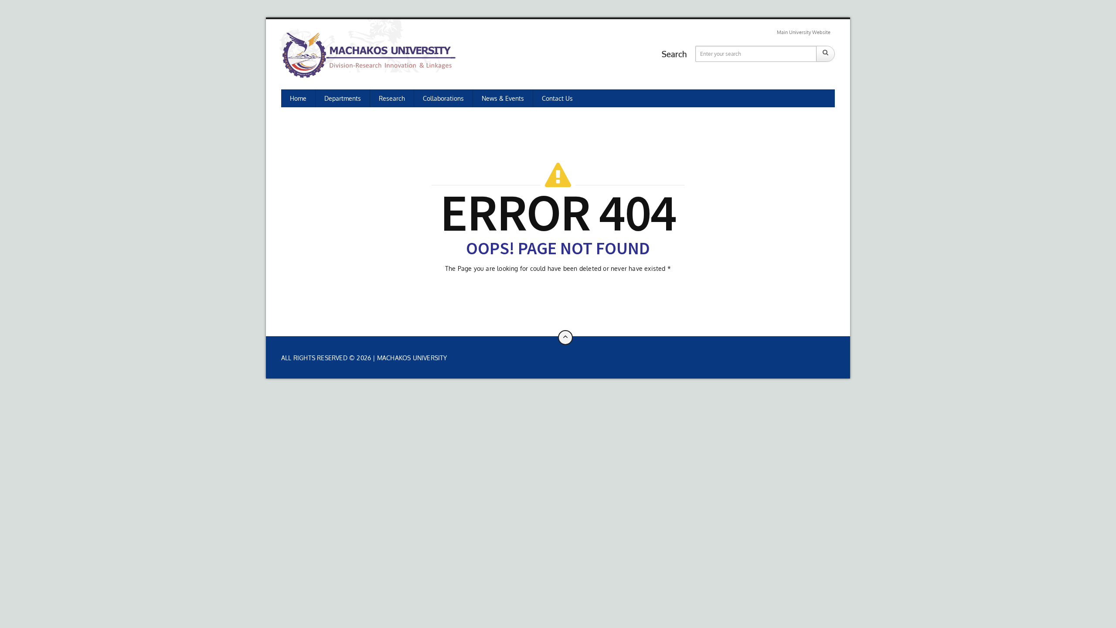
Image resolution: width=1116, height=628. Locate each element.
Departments (342, 98)
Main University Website (803, 32)
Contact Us (557, 98)
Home (298, 98)
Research (392, 98)
